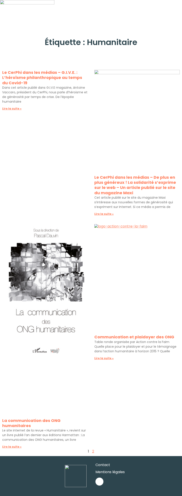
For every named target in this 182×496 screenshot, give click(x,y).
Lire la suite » (12, 108)
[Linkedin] (99, 482)
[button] (179, 8)
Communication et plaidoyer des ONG (134, 337)
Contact (102, 464)
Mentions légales (110, 471)
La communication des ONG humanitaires (31, 423)
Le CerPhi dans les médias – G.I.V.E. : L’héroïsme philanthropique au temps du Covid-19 (42, 78)
